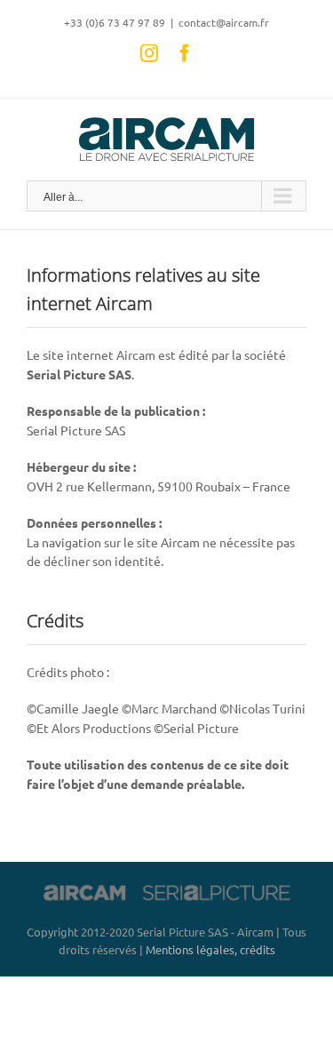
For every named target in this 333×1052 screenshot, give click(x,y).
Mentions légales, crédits (210, 949)
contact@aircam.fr (223, 22)
